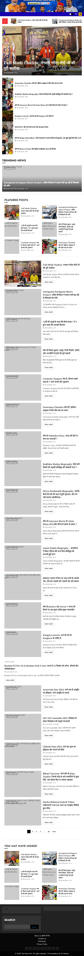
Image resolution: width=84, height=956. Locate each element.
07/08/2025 (20, 86)
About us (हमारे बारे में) (42, 935)
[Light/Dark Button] (71, 14)
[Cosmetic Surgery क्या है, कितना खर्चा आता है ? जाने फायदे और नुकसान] (11, 246)
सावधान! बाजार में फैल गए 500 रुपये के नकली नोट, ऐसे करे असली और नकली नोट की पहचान (61, 580)
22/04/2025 (48, 584)
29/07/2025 (20, 108)
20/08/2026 (10, 73)
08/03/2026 (64, 234)
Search (9, 920)
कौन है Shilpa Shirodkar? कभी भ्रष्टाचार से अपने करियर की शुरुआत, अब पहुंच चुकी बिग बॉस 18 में (48, 138)
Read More (49, 282)
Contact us (42, 938)
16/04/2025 (20, 119)
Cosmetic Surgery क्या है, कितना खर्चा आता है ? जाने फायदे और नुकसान (30, 245)
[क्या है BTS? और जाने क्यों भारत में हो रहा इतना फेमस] (7, 126)
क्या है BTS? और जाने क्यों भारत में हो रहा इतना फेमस (31, 127)
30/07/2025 (20, 97)
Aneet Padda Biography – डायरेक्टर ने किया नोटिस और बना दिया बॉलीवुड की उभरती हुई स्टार (60, 551)
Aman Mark (10, 189)
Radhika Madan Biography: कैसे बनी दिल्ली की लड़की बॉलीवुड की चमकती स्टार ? (44, 94)
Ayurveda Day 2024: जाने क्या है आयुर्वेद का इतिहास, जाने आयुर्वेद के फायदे (61, 691)
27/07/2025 (48, 557)
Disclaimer (42, 941)
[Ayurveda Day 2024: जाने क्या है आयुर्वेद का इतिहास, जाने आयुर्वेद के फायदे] (22, 698)
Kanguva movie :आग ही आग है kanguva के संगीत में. (34, 116)
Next (54, 831)
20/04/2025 (48, 613)
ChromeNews (53, 953)
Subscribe (80, 14)
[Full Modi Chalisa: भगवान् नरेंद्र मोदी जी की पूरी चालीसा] (42, 50)
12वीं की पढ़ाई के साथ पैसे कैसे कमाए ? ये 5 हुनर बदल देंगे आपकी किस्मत (29, 228)
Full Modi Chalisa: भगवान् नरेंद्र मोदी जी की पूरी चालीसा (30, 211)
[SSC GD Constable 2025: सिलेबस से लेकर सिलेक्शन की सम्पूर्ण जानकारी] (22, 727)
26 (49, 831)
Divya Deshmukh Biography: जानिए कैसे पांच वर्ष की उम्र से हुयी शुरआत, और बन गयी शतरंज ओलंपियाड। (61, 494)
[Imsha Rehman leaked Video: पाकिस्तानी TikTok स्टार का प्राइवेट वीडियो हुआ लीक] (22, 812)
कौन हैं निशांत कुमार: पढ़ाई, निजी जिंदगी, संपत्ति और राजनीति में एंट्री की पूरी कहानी (67, 228)
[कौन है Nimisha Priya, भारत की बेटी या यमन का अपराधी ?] (22, 444)
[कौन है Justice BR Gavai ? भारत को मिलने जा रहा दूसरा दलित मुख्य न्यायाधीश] (22, 615)
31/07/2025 (48, 442)
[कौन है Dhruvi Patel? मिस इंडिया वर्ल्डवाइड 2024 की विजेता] (7, 148)
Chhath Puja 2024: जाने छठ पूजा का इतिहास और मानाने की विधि (59, 748)
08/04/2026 (27, 233)
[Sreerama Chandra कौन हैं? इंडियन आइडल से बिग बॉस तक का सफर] (7, 83)
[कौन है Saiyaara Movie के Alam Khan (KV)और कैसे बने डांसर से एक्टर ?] (7, 104)
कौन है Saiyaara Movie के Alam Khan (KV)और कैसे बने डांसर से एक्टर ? (41, 105)
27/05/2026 (20, 189)
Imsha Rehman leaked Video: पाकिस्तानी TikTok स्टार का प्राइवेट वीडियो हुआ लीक (61, 805)
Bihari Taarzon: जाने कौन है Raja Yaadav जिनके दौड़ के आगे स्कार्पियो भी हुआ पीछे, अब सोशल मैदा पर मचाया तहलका (61, 776)
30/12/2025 (26, 250)
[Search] (76, 14)
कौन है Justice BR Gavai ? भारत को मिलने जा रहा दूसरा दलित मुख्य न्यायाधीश (59, 608)
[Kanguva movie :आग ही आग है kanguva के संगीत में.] (7, 115)
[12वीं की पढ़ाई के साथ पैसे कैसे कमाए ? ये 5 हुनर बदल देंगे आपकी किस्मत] (11, 229)
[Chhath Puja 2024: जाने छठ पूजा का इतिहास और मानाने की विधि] (22, 755)
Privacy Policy (42, 944)
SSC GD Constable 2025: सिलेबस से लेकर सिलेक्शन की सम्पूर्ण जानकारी (60, 720)
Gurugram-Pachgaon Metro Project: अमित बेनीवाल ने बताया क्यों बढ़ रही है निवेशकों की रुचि (68, 211)
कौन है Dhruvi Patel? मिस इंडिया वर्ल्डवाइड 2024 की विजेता (35, 149)
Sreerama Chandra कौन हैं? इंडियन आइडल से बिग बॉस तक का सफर (39, 83)
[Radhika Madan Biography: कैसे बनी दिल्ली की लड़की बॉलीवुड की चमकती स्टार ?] (7, 94)
